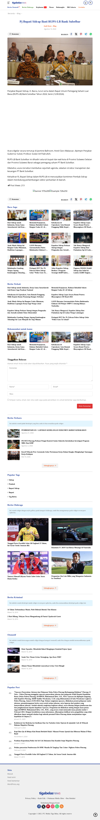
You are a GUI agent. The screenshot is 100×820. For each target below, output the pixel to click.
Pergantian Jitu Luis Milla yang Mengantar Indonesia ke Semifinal (71, 577)
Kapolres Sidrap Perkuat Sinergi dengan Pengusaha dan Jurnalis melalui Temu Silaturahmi (60, 248)
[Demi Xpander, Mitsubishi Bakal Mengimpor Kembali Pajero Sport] (13, 651)
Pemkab (12, 484)
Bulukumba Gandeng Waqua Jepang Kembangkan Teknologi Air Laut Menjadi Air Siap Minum (16, 270)
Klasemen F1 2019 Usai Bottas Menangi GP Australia (71, 548)
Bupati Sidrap (14, 488)
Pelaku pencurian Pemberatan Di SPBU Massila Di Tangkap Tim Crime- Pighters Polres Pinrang (50, 747)
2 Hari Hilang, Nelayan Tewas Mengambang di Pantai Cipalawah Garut (34, 616)
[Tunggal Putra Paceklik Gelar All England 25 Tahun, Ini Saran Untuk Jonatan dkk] (28, 529)
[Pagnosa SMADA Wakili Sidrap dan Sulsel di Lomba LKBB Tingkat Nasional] (83, 260)
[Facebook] (39, 806)
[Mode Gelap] (86, 3)
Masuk (10, 774)
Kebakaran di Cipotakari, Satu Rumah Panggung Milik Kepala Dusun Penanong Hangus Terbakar (60, 225)
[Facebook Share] (71, 34)
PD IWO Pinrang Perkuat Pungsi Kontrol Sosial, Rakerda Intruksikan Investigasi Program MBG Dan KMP (55, 442)
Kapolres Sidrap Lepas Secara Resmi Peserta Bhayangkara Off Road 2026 (82, 225)
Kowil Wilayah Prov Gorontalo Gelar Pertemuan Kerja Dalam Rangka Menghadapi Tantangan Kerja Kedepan (56, 453)
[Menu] (9, 3)
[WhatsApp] (57, 806)
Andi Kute (47, 26)
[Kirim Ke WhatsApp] (91, 34)
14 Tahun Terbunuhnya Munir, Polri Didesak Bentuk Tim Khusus (31, 610)
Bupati (11, 492)
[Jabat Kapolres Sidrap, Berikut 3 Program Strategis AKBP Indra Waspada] (61, 260)
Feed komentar (13, 781)
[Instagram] (53, 806)
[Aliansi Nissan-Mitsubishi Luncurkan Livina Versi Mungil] (13, 668)
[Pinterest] (48, 806)
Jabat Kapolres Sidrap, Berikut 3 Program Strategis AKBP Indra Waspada (60, 270)
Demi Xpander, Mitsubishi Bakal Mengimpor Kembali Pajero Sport (46, 649)
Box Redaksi (70, 798)
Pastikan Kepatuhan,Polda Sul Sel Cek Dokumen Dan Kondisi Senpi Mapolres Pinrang (46, 741)
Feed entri (11, 777)
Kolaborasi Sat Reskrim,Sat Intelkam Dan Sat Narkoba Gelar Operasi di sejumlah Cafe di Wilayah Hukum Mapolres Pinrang (51, 724)
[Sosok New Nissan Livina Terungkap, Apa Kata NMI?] (13, 659)
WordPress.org (13, 784)
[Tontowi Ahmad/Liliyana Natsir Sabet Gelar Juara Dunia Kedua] (28, 562)
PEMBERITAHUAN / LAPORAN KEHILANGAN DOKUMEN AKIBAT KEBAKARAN (53, 430)
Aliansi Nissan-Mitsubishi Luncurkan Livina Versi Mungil (42, 666)
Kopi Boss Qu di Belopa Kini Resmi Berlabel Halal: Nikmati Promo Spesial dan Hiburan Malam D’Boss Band (52, 733)
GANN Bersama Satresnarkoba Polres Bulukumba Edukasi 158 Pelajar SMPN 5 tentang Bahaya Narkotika (39, 248)
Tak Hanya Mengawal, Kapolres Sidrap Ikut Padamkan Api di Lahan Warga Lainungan (83, 248)
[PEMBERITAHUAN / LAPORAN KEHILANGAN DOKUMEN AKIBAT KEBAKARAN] (13, 433)
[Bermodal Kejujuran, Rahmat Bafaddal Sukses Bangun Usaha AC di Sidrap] (39, 215)
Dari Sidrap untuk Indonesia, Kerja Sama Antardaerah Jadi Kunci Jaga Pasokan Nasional (16, 225)
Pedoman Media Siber (56, 798)
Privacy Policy (30, 798)
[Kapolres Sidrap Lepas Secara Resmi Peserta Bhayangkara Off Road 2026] (83, 215)
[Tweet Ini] (76, 34)
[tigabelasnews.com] (19, 2)
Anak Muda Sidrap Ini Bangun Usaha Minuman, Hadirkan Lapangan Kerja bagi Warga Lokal (16, 248)
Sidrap (11, 480)
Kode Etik (41, 798)
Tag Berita (13, 497)
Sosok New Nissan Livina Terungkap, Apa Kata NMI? (41, 657)
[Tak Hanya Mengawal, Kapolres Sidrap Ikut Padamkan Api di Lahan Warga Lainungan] (83, 238)
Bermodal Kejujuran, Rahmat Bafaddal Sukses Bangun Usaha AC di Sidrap (39, 225)
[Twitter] (43, 807)
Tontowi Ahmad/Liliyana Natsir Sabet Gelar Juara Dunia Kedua (26, 578)
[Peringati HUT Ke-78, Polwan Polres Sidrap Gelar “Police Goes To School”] (39, 260)
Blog (54, 26)
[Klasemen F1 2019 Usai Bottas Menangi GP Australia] (72, 531)
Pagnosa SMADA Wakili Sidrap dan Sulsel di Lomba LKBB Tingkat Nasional (83, 270)
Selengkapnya (49, 466)
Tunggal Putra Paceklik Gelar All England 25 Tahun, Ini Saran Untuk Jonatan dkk (27, 544)
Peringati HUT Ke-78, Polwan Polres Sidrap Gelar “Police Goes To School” (38, 270)
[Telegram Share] (86, 34)
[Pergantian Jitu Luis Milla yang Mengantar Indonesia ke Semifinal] (72, 562)
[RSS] (62, 806)
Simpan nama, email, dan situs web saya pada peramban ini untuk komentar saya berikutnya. (48, 400)
